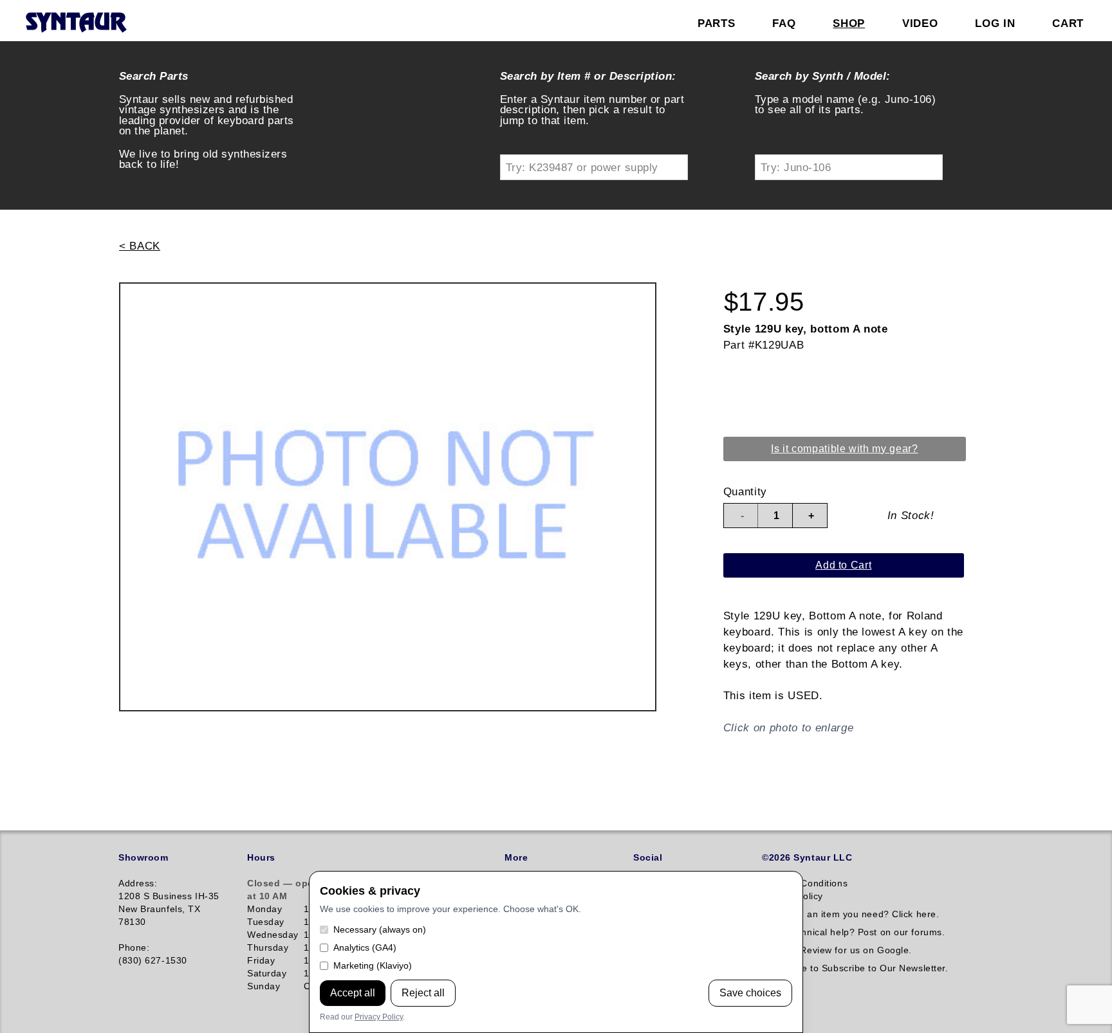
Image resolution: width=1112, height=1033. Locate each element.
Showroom (143, 857)
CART (1068, 23)
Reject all (423, 992)
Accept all (352, 992)
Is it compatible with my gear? (844, 448)
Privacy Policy (379, 1016)
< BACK (139, 245)
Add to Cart (843, 565)
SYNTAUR (75, 23)
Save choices (750, 992)
